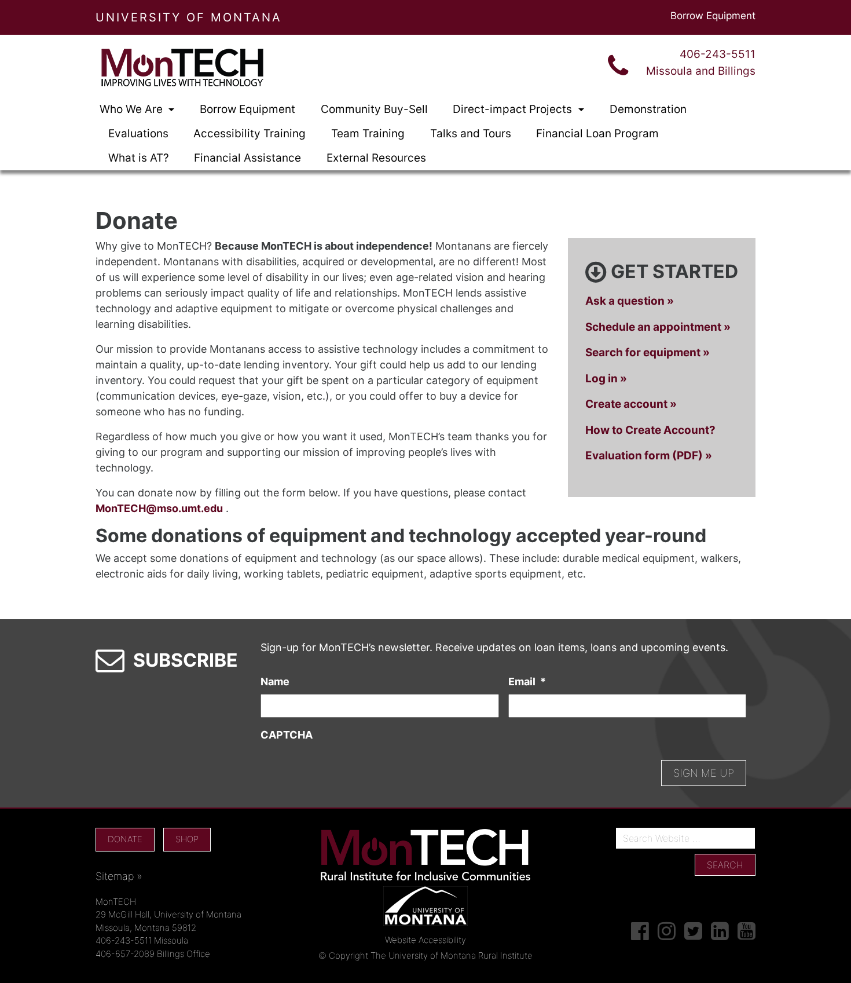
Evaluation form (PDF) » (648, 455)
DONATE (125, 839)
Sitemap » (119, 876)
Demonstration (648, 109)
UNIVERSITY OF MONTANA (189, 17)
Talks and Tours (470, 133)
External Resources (376, 158)
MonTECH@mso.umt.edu (159, 508)
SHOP (187, 839)
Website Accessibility (425, 939)
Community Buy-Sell (374, 109)
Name (275, 681)
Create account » (631, 404)
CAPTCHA (287, 735)
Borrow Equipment (712, 15)
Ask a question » (629, 301)
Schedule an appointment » (658, 327)
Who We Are (133, 109)
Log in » (606, 378)
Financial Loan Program (597, 133)
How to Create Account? (650, 430)
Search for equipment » (647, 352)
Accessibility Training (249, 133)
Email (527, 681)
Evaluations (138, 133)
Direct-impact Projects (514, 109)
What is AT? (138, 158)
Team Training (368, 133)
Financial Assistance (247, 158)
